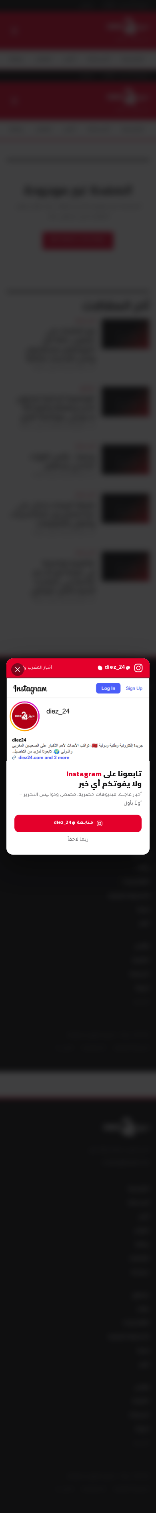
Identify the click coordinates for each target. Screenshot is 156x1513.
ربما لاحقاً (78, 840)
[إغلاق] (17, 669)
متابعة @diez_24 (73, 823)
